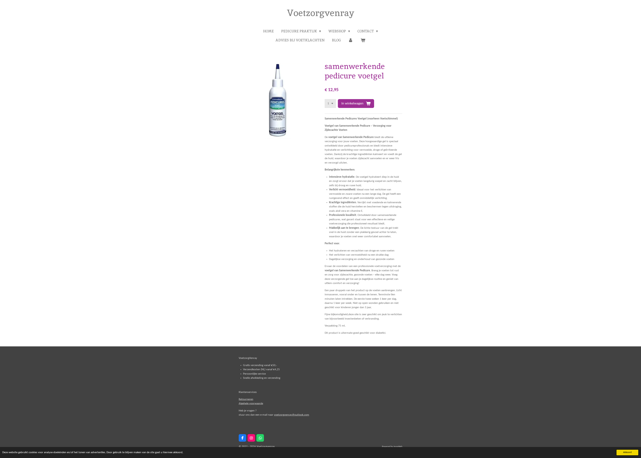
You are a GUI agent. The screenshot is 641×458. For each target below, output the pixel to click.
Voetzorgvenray (320, 13)
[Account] (350, 40)
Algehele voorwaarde (251, 403)
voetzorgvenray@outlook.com (291, 414)
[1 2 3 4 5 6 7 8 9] (330, 103)
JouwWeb (397, 446)
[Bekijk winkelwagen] (363, 40)
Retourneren (246, 399)
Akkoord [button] (627, 452)
